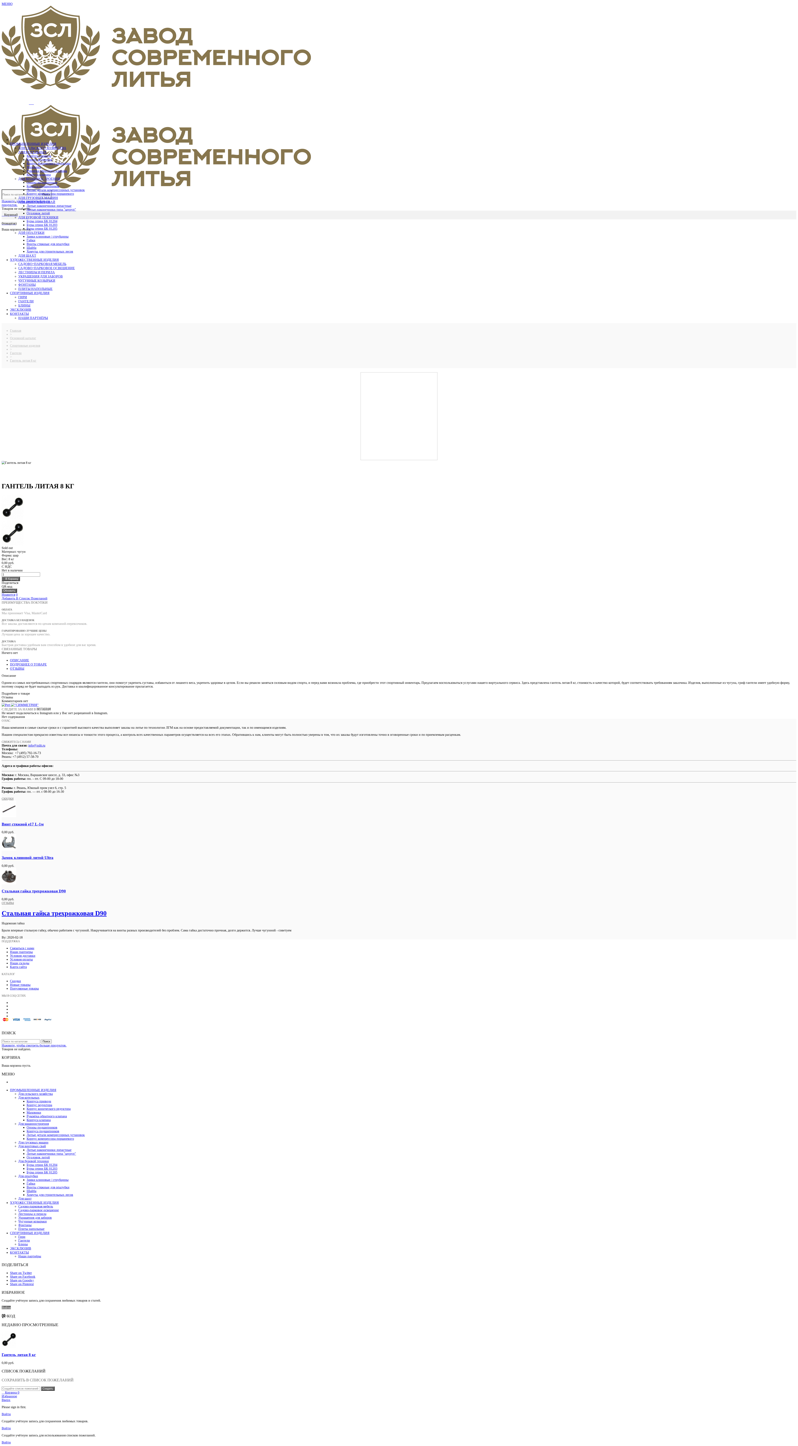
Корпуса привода (39, 156)
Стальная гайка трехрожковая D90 (34, 891)
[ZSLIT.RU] (156, 88)
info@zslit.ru (36, 745)
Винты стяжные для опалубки (48, 244)
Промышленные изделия (33, 144)
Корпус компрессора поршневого (50, 193)
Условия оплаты (21, 959)
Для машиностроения (39, 179)
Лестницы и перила (36, 272)
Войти (6, 1307)
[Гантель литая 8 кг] (9, 1346)
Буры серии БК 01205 (42, 228)
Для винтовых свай (36, 202)
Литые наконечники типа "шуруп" (51, 209)
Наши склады (19, 963)
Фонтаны (27, 285)
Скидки (8, 798)
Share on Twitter (21, 1273)
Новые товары (20, 985)
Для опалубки (31, 233)
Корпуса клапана (39, 174)
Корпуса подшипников (43, 186)
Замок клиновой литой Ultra (27, 857)
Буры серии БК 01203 (42, 225)
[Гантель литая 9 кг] (399, 533)
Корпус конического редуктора (49, 163)
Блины (24, 305)
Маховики (34, 167)
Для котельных (32, 152)
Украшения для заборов (40, 276)
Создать (48, 1388)
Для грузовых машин (38, 198)
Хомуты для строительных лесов (50, 251)
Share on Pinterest (22, 1284)
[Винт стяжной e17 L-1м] (9, 816)
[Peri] (6, 705)
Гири (22, 297)
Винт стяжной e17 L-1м (23, 824)
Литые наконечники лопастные (49, 206)
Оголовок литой (38, 213)
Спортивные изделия (29, 293)
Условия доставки (22, 955)
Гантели (26, 301)
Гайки (31, 240)
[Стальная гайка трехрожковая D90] (9, 883)
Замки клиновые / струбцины (48, 236)
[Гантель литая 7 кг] (399, 507)
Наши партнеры (21, 952)
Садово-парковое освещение (46, 268)
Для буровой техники (38, 217)
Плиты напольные (35, 289)
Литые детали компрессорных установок (56, 190)
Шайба (31, 247)
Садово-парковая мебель (42, 264)
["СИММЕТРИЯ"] (25, 705)
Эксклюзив (20, 309)
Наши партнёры (33, 318)
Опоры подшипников (42, 182)
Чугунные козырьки (36, 280)
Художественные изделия (34, 260)
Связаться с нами (22, 948)
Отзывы (8, 903)
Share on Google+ (22, 1280)
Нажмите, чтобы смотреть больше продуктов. (34, 1045)
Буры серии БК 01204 (42, 221)
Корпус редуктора (39, 159)
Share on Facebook (22, 1276)
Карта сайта (18, 967)
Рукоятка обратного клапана (47, 171)
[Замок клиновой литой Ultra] (9, 849)
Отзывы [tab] (17, 668)
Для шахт (27, 255)
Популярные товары (24, 988)
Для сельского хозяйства (42, 148)
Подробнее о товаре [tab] (28, 664)
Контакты (19, 314)
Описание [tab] (19, 660)
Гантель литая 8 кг (19, 1355)
